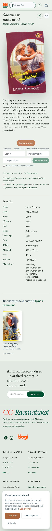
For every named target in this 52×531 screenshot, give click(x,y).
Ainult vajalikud (31, 515)
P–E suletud (33, 468)
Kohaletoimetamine (37, 487)
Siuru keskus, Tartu (11, 487)
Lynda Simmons (11, 23)
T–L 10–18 (33, 463)
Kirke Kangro (32, 245)
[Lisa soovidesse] (46, 15)
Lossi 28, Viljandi (35, 458)
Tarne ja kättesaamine (27, 187)
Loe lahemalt (25, 509)
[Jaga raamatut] (40, 16)
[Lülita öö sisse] (40, 5)
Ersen (24, 23)
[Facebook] (6, 438)
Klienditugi (34, 481)
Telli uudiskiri (35, 394)
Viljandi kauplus (37, 452)
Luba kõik (12, 515)
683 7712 (32, 472)
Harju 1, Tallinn (10, 458)
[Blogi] (24, 437)
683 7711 (6, 472)
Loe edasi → (9, 130)
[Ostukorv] (46, 5)
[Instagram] (11, 438)
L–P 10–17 (8, 468)
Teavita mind (41, 160)
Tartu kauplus (11, 481)
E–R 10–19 (8, 463)
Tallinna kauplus (12, 452)
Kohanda (12, 523)
